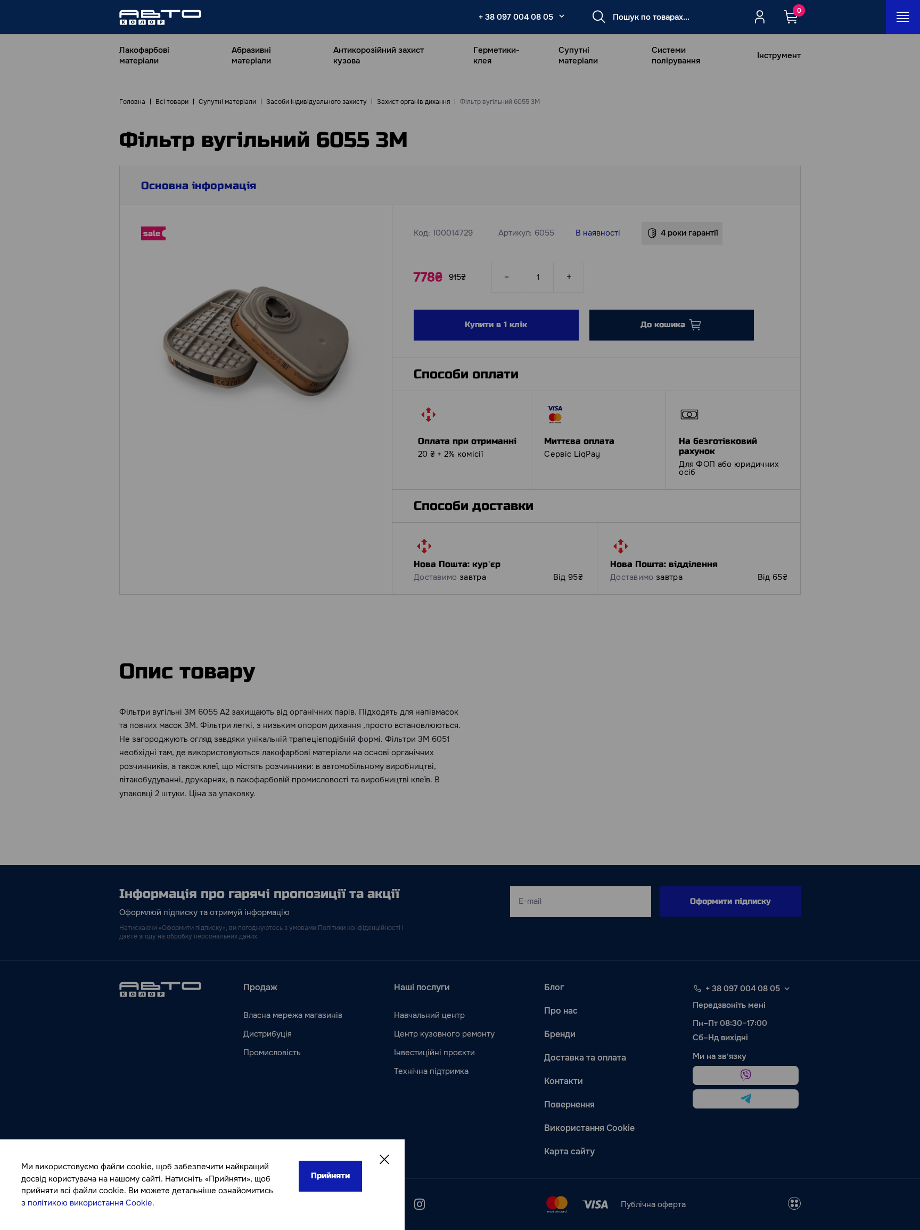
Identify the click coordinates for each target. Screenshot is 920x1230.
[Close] (384, 1159)
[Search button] (599, 17)
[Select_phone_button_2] (562, 16)
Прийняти (330, 1175)
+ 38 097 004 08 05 (516, 17)
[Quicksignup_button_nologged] (759, 17)
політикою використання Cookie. (91, 1202)
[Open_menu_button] (903, 17)
